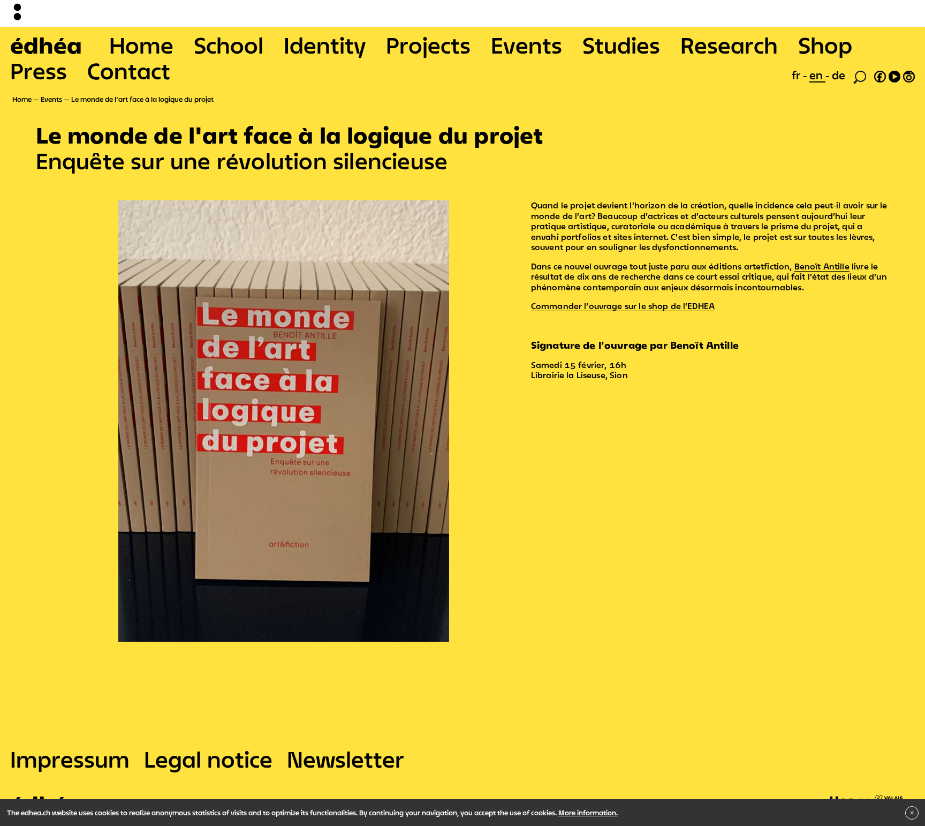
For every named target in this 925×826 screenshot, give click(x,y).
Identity (325, 45)
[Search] (859, 76)
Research (729, 45)
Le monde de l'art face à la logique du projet (142, 99)
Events (526, 45)
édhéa (46, 45)
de (838, 75)
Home (141, 45)
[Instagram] (909, 75)
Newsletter (345, 759)
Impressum (70, 759)
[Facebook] (880, 75)
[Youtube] (894, 75)
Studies (621, 45)
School (228, 45)
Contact (128, 71)
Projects (428, 45)
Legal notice (208, 759)
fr (797, 75)
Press (38, 71)
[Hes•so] (866, 794)
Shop (825, 45)
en (817, 75)
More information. (588, 812)
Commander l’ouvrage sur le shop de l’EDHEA (623, 306)
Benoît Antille (822, 266)
